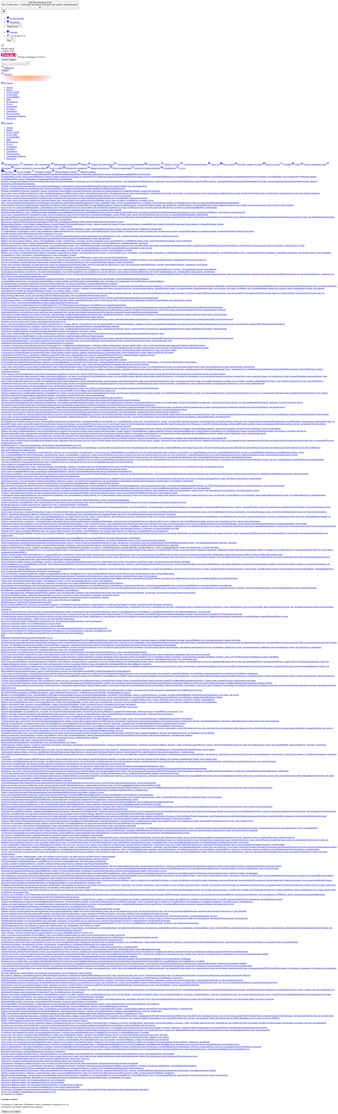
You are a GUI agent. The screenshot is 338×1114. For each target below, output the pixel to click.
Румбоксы (104, 428)
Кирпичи (38, 302)
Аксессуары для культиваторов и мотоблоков (36, 383)
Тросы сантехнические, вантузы (27, 298)
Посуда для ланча (101, 271)
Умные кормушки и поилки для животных (311, 685)
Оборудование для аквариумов (65, 533)
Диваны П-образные (67, 224)
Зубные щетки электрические (33, 478)
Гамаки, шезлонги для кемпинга (125, 514)
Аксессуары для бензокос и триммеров (129, 383)
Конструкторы (16, 421)
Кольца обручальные (34, 585)
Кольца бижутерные (82, 447)
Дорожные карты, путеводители (270, 512)
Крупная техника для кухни (13, 174)
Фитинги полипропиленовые (284, 286)
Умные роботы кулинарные (107, 685)
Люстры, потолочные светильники (27, 721)
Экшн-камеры (50, 203)
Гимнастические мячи (115, 488)
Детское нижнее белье (107, 440)
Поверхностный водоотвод (82, 307)
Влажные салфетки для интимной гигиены (99, 483)
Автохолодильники (245, 414)
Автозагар (46, 464)
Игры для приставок (40, 217)
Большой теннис (128, 502)
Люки (3, 343)
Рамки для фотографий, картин (62, 281)
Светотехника (7, 340)
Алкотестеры (23, 412)
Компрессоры (33, 348)
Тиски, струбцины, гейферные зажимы (40, 355)
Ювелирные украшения (76, 168)
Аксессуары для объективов (198, 203)
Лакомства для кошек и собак (65, 526)
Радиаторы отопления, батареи (126, 310)
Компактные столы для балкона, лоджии (58, 255)
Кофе (8, 99)
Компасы (165, 512)
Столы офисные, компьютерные (52, 547)
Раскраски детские (70, 428)
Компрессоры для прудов (142, 374)
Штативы (215, 203)
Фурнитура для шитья (134, 573)
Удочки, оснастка (9, 521)
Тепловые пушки (47, 348)
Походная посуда (99, 512)
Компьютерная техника (11, 210)
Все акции (8, 83)
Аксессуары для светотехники (125, 340)
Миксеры (100, 188)
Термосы (36, 512)
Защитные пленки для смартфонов (184, 661)
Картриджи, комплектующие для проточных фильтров (115, 286)
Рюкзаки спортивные (281, 507)
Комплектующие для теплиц (111, 376)
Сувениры (5, 281)
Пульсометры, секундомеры (35, 500)
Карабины (170, 314)
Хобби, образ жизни (266, 607)
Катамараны (51, 516)
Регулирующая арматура (252, 293)
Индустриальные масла (101, 405)
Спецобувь (144, 364)
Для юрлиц (15, 22)
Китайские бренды (244, 447)
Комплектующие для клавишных (41, 581)
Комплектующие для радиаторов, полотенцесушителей (180, 293)
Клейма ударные (119, 359)
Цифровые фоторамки (229, 203)
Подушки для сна (27, 733)
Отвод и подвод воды (78, 293)
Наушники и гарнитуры (36, 671)
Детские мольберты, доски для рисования (261, 428)
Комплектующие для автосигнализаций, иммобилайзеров (58, 416)
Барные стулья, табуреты (43, 699)
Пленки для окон (136, 723)
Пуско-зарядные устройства (208, 402)
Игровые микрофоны (258, 217)
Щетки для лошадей (108, 538)
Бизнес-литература (9, 604)
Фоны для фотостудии (55, 205)
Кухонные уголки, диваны (88, 224)
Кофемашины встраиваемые (174, 176)
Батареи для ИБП (118, 676)
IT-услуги (48, 638)
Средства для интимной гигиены (211, 459)
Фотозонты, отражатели (137, 205)
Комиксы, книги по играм (114, 611)
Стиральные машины (16, 116)
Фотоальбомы (41, 281)
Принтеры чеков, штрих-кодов (90, 557)
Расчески (250, 455)
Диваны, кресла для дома (36, 241)
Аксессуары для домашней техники (17, 647)
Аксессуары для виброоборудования (118, 367)
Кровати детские (94, 436)
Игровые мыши (170, 217)
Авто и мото (228, 164)
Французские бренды (262, 447)
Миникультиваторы (274, 369)
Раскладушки (164, 697)
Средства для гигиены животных (295, 526)
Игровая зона (7, 217)
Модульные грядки (132, 376)
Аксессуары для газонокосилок (98, 383)
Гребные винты (204, 516)
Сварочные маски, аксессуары (92, 350)
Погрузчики (199, 345)
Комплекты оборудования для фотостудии (221, 205)
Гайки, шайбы (103, 314)
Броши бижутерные (147, 447)
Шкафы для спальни (128, 707)
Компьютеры (57, 210)
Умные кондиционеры (148, 685)
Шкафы (22, 695)
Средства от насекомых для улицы (239, 512)
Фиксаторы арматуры (184, 314)
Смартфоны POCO (145, 657)
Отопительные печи (76, 310)
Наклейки (148, 545)
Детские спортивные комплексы (110, 433)
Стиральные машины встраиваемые (64, 640)
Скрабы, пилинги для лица (173, 452)
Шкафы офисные (110, 718)
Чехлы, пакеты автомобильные (34, 414)
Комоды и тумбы (123, 241)
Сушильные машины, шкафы (152, 640)
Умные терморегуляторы (261, 683)
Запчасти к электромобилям (213, 438)
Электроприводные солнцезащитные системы (164, 723)
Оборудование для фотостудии (15, 205)
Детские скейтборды (120, 438)
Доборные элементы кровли (126, 307)
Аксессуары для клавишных (14, 581)
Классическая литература (60, 616)
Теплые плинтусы (159, 310)
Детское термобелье (203, 440)
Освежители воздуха (19, 730)
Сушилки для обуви (232, 640)
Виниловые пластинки (222, 666)
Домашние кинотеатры (104, 666)
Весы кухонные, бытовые (27, 191)
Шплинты (199, 314)
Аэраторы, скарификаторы (187, 369)
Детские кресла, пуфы (74, 692)
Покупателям (12, 26)
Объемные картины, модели (101, 564)
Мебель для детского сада (149, 436)
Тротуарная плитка (69, 302)
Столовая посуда (134, 260)
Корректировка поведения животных (64, 528)
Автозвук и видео (9, 407)
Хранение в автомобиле (194, 414)
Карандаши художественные (58, 569)
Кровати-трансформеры (50, 238)
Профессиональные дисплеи (134, 198)
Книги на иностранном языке (144, 616)
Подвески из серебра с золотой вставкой (243, 588)
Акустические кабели (19, 668)
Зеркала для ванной (105, 704)
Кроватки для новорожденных (63, 697)
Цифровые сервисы (10, 638)
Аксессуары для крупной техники (16, 654)
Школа (9, 90)
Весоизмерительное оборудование (167, 557)
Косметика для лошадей (88, 538)
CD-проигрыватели (122, 671)
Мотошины (91, 400)
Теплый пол (145, 310)
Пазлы (79, 561)
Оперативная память (44, 212)
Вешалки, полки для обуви (182, 547)
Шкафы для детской (36, 436)
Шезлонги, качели (194, 431)
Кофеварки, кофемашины (62, 186)
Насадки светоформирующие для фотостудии (105, 205)
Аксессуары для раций (192, 557)
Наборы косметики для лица (270, 452)
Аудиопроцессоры (234, 407)
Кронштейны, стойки (36, 207)
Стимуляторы (131, 592)
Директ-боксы (65, 578)
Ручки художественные (81, 569)
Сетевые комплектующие (157, 680)
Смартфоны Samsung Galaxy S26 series (221, 657)
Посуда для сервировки (153, 260)
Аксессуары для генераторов (148, 367)
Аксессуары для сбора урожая (119, 388)
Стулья (4, 699)
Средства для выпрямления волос (204, 457)
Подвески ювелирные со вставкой (142, 588)
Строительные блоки (51, 302)
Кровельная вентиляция (211, 307)
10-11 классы (92, 614)
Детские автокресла (171, 412)
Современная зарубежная (218, 616)
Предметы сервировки (174, 260)
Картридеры (101, 222)
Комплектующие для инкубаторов (66, 393)
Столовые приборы (118, 260)
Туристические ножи (116, 512)
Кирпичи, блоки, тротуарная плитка (17, 302)
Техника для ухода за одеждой (14, 640)
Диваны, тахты (21, 224)
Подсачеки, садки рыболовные (109, 523)
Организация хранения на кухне (15, 271)
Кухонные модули (33, 233)
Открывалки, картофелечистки (94, 191)
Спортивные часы (56, 500)
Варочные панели (43, 176)
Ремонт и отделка (172, 164)
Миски (213, 269)
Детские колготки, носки (85, 440)
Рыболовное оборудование (13, 523)
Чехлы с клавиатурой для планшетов (292, 661)
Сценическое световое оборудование (88, 578)
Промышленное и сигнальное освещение (32, 340)
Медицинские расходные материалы (17, 485)
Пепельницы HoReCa (242, 554)
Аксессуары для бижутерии (204, 447)
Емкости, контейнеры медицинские (115, 485)
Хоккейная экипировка (131, 490)
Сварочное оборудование (45, 350)
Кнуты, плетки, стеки (58, 595)
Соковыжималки (81, 186)
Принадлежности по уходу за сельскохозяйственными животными (265, 393)
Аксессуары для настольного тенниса (94, 502)
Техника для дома (9, 645)
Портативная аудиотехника (13, 671)
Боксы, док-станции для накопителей (228, 212)
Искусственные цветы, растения (85, 726)
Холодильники (13, 114)
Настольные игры (28, 561)
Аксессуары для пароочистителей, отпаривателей (29, 649)
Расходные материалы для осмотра (238, 485)
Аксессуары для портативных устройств (19, 673)
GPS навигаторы (60, 409)
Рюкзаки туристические (131, 507)
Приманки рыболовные (91, 521)
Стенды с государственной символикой (56, 619)
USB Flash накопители (29, 222)
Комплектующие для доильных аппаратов (120, 393)
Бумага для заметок (43, 545)
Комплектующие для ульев (50, 397)
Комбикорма (176, 393)
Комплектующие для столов (46, 245)
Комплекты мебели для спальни (40, 707)
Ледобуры (127, 523)
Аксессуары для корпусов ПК (198, 212)
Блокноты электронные (102, 545)
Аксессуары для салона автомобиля (221, 414)
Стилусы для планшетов (72, 664)
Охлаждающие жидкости (70, 405)
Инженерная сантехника (12, 293)
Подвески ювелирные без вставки (173, 588)
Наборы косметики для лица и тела (124, 459)
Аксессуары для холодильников (97, 654)
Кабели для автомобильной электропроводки (209, 416)
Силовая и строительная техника (16, 345)
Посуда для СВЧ (76, 257)
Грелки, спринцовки (168, 485)
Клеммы (30, 317)
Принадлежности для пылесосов (48, 647)
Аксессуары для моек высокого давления (165, 383)
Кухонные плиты (56, 174)
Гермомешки (123, 500)
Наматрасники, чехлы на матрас (106, 697)
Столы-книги (248, 231)
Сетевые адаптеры (129, 680)
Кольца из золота (200, 585)
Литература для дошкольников (177, 611)
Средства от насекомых (38, 730)
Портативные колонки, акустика (62, 671)
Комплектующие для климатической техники (21, 652)
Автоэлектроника (9, 409)
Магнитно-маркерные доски (39, 542)
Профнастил (180, 307)
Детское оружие (126, 424)
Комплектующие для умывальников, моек (179, 288)
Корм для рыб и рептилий (39, 533)
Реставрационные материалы (271, 324)
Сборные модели (123, 426)
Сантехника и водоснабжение (130, 164)
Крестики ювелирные (37, 588)
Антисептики (137, 481)
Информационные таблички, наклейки (219, 542)
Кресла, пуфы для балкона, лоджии (24, 255)
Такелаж (75, 345)
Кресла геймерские (223, 217)
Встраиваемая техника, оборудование (18, 176)
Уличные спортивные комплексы (95, 493)
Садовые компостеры (150, 376)
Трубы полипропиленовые (259, 286)
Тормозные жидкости (121, 405)
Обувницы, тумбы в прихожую (62, 229)
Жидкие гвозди (29, 333)
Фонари (220, 512)
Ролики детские (136, 438)
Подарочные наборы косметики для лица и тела (57, 283)
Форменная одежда (133, 466)
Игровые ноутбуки (78, 217)
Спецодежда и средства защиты (15, 364)
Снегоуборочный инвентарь (146, 388)
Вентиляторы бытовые (33, 642)
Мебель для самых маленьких (14, 431)
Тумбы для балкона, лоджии (270, 252)
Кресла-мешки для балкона (77, 252)
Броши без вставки (32, 590)
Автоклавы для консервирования (272, 181)
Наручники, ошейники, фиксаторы (32, 595)
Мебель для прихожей (11, 243)
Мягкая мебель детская (127, 436)
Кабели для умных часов (142, 200)
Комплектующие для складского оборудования (247, 557)
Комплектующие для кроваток (245, 431)
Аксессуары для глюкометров (66, 476)
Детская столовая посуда (195, 260)
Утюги (83, 640)
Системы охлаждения (120, 212)
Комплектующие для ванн (110, 288)
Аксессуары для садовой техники (205, 381)
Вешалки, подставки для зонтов (97, 243)
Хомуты (143, 314)
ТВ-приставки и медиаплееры (77, 198)
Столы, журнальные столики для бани (169, 231)
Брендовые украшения (21, 447)
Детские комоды (79, 436)
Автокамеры (134, 400)
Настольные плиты (108, 174)
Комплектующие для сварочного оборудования (127, 350)
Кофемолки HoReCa (223, 554)
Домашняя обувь (14, 469)
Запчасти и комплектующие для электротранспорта (24, 628)
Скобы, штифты (65, 314)
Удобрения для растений (41, 390)
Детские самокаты (102, 438)
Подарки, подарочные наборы (22, 283)
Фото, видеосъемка (9, 203)
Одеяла (38, 733)
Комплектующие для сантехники (16, 288)
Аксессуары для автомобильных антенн (169, 409)
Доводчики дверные (110, 326)
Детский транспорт (9, 438)
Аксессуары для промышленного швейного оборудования (257, 647)
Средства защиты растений (84, 390)
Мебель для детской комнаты (14, 436)
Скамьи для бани (66, 250)
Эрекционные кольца (186, 592)
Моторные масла (29, 405)
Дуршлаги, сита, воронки (119, 269)
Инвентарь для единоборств (39, 495)
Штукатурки (61, 300)
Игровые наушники (206, 217)
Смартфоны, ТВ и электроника (37, 164)
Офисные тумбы (155, 718)
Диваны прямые (35, 224)
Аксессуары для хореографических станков (297, 495)
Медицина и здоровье (104, 607)
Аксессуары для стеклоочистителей (68, 649)
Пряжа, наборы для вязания (44, 573)
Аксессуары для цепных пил (177, 381)
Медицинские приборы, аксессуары (17, 474)
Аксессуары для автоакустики (173, 407)
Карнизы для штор (78, 723)
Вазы (102, 726)
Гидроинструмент (186, 345)
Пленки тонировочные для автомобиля (133, 414)
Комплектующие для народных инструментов (102, 583)
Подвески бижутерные (127, 447)
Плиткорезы (29, 362)
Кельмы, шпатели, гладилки (47, 362)
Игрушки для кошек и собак (121, 526)
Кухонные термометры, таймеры (93, 269)
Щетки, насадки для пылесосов (77, 647)
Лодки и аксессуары (10, 516)
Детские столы (73, 231)
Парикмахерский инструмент (206, 455)
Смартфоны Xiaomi (74, 657)
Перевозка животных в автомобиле (250, 526)
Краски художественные (135, 569)
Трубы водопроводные (98, 293)
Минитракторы (258, 369)
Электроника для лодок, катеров (269, 516)
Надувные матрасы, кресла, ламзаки (233, 507)
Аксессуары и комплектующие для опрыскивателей (36, 378)
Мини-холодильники (141, 174)
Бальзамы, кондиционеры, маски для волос (54, 455)
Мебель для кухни (9, 236)
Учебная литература (10, 614)
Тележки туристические (307, 507)
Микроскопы (34, 576)
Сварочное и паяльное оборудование (17, 350)
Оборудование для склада (214, 557)
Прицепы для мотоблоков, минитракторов (113, 381)
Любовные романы (258, 616)
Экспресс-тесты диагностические (269, 485)
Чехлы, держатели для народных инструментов (59, 583)
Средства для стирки (24, 728)
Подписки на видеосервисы (80, 207)
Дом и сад (215, 164)
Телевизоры (11, 106)
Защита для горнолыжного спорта (244, 490)
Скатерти (127, 733)
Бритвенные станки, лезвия (44, 462)
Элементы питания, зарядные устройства (81, 673)
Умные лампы (125, 683)
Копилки (14, 281)
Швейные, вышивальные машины (114, 640)
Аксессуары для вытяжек (43, 654)
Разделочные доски (69, 269)
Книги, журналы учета (123, 545)
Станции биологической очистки (168, 374)
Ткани (211, 733)
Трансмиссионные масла (48, 405)
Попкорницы (29, 184)
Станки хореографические (266, 495)
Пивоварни (143, 274)
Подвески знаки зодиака (297, 588)
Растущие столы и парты (140, 231)
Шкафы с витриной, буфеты (112, 695)
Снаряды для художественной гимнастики (107, 495)
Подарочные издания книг (170, 616)
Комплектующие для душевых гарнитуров (278, 288)
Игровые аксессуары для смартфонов (239, 661)
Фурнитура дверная (92, 326)
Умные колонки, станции (55, 683)
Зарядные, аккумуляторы (319, 676)
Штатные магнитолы (252, 407)
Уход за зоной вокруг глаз (86, 452)
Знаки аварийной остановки (114, 412)
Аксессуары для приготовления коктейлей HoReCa (190, 554)
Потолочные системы (26, 331)
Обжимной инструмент (41, 357)
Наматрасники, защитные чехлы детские (141, 711)
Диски (83, 400)
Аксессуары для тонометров (40, 476)
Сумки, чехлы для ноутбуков (138, 214)
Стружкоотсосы (89, 348)
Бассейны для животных (122, 528)
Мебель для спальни (10, 707)
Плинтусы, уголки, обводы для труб (70, 324)
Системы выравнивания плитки (209, 324)
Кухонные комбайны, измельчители (59, 188)
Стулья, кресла (109, 241)
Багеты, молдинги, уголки (84, 331)
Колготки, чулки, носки (31, 466)
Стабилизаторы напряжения (139, 676)
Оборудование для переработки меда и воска (82, 397)
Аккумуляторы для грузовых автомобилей (100, 402)
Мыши (37, 676)
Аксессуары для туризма (206, 512)
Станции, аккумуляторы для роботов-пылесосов (179, 647)
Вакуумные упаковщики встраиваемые (31, 179)
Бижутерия (6, 447)
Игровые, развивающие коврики (308, 421)
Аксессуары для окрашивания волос (235, 457)
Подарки (5, 283)
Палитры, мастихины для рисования (44, 571)
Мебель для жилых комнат (13, 241)
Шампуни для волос (26, 455)
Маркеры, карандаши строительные (95, 359)
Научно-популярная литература (80, 607)
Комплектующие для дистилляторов (297, 274)
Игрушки (5, 421)
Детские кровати (41, 697)
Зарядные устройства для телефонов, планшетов (59, 661)
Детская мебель (8, 711)
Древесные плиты (103, 305)
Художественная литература (14, 616)
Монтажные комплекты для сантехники (223, 293)
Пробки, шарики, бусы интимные (56, 592)
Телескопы (45, 576)
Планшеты (36, 210)
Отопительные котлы (20, 310)
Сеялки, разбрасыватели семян (238, 369)
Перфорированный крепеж (84, 314)
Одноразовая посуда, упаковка (172, 271)
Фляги (172, 512)
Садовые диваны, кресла (26, 248)
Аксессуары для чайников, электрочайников (111, 279)
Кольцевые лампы (37, 205)
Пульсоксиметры (85, 474)
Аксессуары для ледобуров (144, 523)
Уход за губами (191, 452)
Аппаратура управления (150, 319)
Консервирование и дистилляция (16, 274)
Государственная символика (13, 619)
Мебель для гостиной (10, 702)
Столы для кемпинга (86, 514)
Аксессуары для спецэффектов (198, 578)
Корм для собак (172, 528)
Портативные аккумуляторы (50, 673)
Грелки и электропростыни (158, 474)
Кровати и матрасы (9, 697)
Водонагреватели (23, 286)
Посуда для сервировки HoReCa (48, 550)
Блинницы (242, 181)
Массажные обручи (133, 488)
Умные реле (214, 683)
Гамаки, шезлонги (85, 248)
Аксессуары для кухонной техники (17, 193)
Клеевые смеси (38, 300)
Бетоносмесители (38, 345)
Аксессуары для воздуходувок (70, 383)
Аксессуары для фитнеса (53, 488)
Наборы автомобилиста (90, 412)
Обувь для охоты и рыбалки (43, 469)
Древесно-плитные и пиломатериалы (18, 305)
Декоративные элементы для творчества (273, 564)
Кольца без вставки (107, 585)
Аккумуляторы (8, 402)
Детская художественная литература (35, 611)
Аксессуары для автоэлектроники (16, 416)
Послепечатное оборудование (14, 540)
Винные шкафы (124, 174)
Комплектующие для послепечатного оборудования (141, 540)
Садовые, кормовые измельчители (128, 369)
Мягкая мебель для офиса (118, 547)
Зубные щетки (92, 478)
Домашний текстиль (10, 733)
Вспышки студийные (192, 205)
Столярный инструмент (12, 355)
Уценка (9, 87)
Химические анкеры (156, 314)
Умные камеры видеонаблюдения (82, 683)
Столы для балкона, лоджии (133, 252)
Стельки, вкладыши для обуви (90, 469)
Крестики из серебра (74, 588)
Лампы (207, 721)
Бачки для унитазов (250, 288)
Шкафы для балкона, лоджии (159, 252)
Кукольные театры (231, 421)
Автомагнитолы (24, 407)
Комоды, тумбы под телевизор (35, 709)
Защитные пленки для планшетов (26, 664)
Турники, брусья (32, 493)
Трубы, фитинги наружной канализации (118, 298)
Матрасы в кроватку (59, 431)
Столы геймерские (240, 217)
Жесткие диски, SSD (25, 212)
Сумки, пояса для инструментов (89, 364)
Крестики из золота (56, 588)
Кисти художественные (156, 569)
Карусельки (90, 433)
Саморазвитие (45, 607)
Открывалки (132, 274)
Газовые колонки (38, 310)
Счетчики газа (21, 321)
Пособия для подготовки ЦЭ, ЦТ (113, 614)
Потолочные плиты (63, 331)
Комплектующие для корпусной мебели (195, 245)
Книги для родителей (200, 611)
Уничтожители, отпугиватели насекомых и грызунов (184, 376)
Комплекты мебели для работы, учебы (90, 547)
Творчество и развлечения (13, 428)
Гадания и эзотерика (181, 561)
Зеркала (22, 707)
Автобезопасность (9, 412)
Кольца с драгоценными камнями (153, 585)
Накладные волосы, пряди (286, 455)
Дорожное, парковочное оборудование (144, 412)
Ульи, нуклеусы (31, 397)
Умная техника (8, 685)
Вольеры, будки (273, 526)
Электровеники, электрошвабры (114, 645)
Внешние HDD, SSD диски (52, 222)
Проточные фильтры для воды (60, 286)
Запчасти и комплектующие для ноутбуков (20, 623)
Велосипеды (12, 102)
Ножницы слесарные (104, 352)
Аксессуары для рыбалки (167, 523)
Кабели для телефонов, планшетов (135, 664)
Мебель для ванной (9, 704)
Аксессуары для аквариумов (240, 533)
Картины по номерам (21, 564)
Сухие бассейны (165, 433)
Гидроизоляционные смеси (138, 300)
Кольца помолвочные (53, 585)
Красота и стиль (273, 164)
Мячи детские (95, 426)
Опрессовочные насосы (96, 295)
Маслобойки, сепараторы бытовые (144, 191)
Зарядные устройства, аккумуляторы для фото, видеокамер (158, 203)
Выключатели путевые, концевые (108, 319)
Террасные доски (87, 305)
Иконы (161, 281)
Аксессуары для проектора (145, 207)
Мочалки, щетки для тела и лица (268, 459)
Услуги (9, 104)
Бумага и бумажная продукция (15, 545)
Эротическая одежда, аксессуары (43, 600)
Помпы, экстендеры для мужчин (152, 592)
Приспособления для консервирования (109, 274)
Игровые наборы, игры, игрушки (29, 426)
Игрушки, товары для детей (249, 164)
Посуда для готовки (10, 257)
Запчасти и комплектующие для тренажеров (21, 626)
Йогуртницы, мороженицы (217, 181)
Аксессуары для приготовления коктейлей (95, 264)
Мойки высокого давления (295, 369)
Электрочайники (43, 186)
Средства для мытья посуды (223, 728)
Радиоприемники (66, 666)
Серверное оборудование (110, 210)
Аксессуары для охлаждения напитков (131, 264)
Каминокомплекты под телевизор (98, 709)
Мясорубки (109, 188)
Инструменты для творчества (304, 564)
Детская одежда (28, 440)
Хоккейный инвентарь (110, 490)
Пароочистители (91, 645)
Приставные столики (195, 231)
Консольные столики (214, 231)
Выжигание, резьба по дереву (122, 428)
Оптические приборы (11, 576)
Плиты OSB (40, 305)
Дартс (110, 561)
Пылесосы (11, 118)
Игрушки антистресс (181, 424)
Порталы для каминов (267, 642)
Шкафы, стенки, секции (58, 241)
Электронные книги (48, 659)
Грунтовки (155, 300)
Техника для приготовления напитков (18, 186)
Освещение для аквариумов (214, 533)
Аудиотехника (7, 666)
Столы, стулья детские (27, 716)
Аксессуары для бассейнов (54, 386)
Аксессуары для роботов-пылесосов (107, 647)
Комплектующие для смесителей (22, 290)
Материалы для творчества (222, 564)
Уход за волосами (9, 455)
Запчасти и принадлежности (147, 168)
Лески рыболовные (72, 521)
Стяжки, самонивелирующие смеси (83, 300)
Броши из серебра (64, 590)
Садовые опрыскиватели (48, 376)
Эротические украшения (69, 600)
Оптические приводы (175, 212)
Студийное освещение (75, 205)
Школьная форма (43, 440)
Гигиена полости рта (10, 478)
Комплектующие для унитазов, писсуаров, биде (219, 288)
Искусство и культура (247, 607)
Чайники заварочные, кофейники (41, 279)
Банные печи (91, 310)
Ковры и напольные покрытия (15, 735)
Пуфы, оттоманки (108, 692)
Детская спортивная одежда (181, 440)
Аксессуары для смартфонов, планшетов (19, 661)
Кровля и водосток (9, 307)
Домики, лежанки (173, 526)
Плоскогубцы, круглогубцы (64, 357)
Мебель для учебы (9, 716)
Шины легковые (22, 400)
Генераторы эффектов (115, 578)
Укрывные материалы (306, 376)
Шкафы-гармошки (58, 695)
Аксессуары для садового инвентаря (90, 388)
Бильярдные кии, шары (35, 504)
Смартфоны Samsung (92, 657)
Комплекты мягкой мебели (160, 224)
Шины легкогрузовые (39, 400)
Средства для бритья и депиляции (16, 462)
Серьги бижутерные (64, 447)
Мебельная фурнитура (223, 245)
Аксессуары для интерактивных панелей (153, 542)
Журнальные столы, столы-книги (146, 241)
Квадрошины (103, 400)
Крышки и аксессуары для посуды (98, 257)
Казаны (288, 512)
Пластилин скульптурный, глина (248, 569)
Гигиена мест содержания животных (30, 528)
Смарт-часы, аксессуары (12, 200)
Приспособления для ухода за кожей (240, 452)
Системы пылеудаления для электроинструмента (169, 348)
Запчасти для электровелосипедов (91, 628)
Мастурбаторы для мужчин (83, 592)
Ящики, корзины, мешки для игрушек (218, 433)
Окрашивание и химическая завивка (17, 457)
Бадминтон (116, 502)
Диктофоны (107, 671)
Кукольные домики (214, 421)
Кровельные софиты (104, 307)
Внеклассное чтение (28, 614)
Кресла (4, 692)
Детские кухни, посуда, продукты (103, 424)
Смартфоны (11, 111)
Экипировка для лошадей (66, 538)
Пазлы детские (55, 428)
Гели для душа (25, 459)
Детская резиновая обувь (296, 440)
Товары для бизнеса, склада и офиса (30, 168)
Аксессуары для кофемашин (110, 193)
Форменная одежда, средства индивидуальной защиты (25, 481)
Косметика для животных (156, 531)
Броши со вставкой (15, 590)
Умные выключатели (141, 683)
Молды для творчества (244, 564)
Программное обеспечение (196, 214)
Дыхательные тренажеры (66, 474)
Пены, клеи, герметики (11, 333)
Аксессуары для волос (264, 455)
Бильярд (4, 504)
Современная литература (38, 616)
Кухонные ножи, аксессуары (14, 267)
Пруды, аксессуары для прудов (76, 374)
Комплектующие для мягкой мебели (160, 245)
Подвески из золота (197, 588)
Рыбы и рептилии (9, 533)
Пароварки (252, 181)
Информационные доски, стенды (186, 542)
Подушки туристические (260, 507)
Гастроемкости (120, 257)
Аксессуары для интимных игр (82, 595)
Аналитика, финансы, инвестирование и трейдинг (94, 604)
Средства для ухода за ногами (182, 459)
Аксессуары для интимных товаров (93, 597)
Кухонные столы (14, 231)
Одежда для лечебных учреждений (177, 481)
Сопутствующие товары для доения (155, 393)
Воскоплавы (108, 462)
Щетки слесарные (165, 352)
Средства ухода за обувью (115, 469)
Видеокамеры (38, 203)
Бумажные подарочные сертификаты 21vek (50, 630)
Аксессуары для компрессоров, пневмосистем (126, 348)
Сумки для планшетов (51, 664)
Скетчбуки (228, 569)
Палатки (11, 507)
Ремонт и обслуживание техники (16, 633)
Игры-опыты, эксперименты (57, 426)
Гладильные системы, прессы (178, 640)
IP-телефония (175, 680)
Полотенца (118, 733)
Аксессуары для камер (99, 203)
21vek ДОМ (11, 95)
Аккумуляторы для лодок (159, 402)
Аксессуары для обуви (66, 469)
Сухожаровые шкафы (267, 474)
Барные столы (28, 231)
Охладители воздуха (81, 642)
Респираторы (88, 481)
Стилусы (56, 676)
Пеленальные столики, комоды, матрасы (121, 431)
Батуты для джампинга (200, 488)
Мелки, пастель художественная (181, 569)
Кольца (4, 585)
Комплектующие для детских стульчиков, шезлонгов (282, 431)
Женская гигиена (9, 483)
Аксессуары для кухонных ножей (47, 267)
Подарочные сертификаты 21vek (15, 630)
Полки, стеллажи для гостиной (121, 702)
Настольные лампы (89, 721)
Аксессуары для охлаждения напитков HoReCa (146, 554)
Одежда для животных (320, 526)
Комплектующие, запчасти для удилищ (208, 521)
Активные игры (108, 426)
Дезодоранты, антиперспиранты (154, 459)
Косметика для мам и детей (69, 459)
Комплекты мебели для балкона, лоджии (46, 252)
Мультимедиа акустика (24, 666)
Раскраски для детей (135, 611)
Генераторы (51, 345)
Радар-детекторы (101, 409)
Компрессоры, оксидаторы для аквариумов (123, 533)
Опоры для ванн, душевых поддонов (81, 288)
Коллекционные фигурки (160, 424)
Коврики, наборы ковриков (90, 735)
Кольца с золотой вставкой (180, 585)
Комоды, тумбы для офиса (158, 547)
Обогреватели (164, 642)
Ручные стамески (123, 355)
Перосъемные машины (33, 395)
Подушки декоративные (142, 733)
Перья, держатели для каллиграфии (108, 569)
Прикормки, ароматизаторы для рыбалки (120, 521)
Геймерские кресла (89, 699)
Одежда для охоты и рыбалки (155, 466)
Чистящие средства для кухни (197, 728)
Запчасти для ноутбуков (50, 623)
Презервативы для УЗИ (201, 485)
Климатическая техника (12, 642)
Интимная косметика (10, 597)
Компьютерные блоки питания (78, 212)
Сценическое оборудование (13, 578)
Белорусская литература (120, 616)
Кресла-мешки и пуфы (24, 692)
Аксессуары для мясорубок (241, 193)
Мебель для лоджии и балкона (14, 252)
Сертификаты (169, 168)
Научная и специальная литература (199, 607)
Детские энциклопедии (92, 611)
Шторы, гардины (62, 723)
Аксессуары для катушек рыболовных (243, 521)
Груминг (5, 531)
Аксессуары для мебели (133, 245)
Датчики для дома (106, 690)
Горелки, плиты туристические (76, 507)
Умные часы (28, 200)
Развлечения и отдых (10, 561)
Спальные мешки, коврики (49, 507)
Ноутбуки (10, 109)
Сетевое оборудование (11, 680)
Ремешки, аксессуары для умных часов (113, 200)
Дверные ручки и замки (58, 326)
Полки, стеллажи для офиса (206, 547)
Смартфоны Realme (195, 657)
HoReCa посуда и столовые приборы (17, 550)
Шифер (171, 307)
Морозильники (70, 174)
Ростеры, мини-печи (195, 181)
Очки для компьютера (94, 214)
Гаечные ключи (63, 352)
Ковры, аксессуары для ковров (64, 735)
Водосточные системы (60, 307)
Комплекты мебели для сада (64, 248)
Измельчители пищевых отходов (260, 176)
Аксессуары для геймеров (308, 217)
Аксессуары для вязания (91, 573)
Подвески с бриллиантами (274, 588)
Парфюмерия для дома (71, 445)
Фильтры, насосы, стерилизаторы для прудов (110, 374)
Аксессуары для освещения (266, 721)
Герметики (41, 333)
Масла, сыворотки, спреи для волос (90, 455)
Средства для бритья (123, 462)
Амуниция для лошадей (19, 538)
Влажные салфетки (291, 459)
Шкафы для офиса (138, 547)
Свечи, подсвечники (135, 726)
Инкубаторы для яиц (42, 393)
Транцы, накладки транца (130, 516)
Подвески (5, 588)
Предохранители (179, 319)
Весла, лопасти (112, 516)
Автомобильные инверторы (80, 409)
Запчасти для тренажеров (52, 626)
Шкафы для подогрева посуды (288, 176)
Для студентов (134, 614)
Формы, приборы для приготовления (147, 269)
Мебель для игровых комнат (138, 433)
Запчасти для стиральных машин (61, 621)
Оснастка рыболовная (149, 521)
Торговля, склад (8, 557)
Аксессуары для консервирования (76, 274)
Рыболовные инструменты (214, 523)
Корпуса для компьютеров (142, 212)
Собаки (4, 526)
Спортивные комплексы (51, 493)
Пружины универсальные (215, 314)
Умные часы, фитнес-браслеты (82, 200)
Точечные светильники (80, 340)
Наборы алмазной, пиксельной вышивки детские (220, 428)
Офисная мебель (8, 547)
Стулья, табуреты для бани (179, 699)
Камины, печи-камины (56, 310)
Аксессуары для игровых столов (127, 561)
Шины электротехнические (81, 319)
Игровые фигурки (141, 424)
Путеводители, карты (148, 607)
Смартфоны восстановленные (36, 657)
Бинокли (25, 576)
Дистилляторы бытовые (35, 276)
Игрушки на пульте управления (37, 421)
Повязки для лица (102, 481)
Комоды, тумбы (8, 229)
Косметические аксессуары (98, 471)
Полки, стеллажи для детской (58, 436)
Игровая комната (8, 433)
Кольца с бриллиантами (127, 585)
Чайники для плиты (65, 279)
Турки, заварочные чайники (13, 279)
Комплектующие (8, 212)
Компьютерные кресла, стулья (67, 699)
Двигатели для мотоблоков (82, 381)
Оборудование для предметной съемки (165, 205)
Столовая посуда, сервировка (14, 260)
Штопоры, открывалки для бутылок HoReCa (73, 554)
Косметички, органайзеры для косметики (42, 471)
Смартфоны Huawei (128, 657)
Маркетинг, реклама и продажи (32, 604)
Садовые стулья (44, 248)
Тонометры (39, 474)
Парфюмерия (7, 445)
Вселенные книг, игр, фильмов (289, 607)
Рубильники (166, 319)
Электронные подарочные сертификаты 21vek (90, 630)
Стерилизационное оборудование (161, 645)
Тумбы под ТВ (135, 229)
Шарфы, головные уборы (71, 466)
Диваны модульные (109, 224)
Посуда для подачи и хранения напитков (91, 260)
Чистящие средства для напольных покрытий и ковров (288, 728)
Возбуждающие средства (65, 597)
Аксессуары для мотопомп (206, 367)
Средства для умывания (108, 452)
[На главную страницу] (9, 57)
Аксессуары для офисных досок (120, 542)
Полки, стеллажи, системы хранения (85, 241)
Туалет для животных (191, 526)
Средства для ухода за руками (95, 459)
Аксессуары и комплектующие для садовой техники (24, 381)
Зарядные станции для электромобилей (238, 402)
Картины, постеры (26, 281)
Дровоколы (219, 369)
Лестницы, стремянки (31, 388)
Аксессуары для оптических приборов (114, 576)
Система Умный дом (10, 683)
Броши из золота (48, 590)
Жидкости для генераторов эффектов (167, 578)
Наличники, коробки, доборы (34, 326)
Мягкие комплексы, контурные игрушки (159, 493)
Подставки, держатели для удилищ (175, 521)
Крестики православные (95, 588)
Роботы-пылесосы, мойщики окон (69, 645)
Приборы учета (8, 321)
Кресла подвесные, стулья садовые (104, 252)
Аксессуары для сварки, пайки (163, 350)
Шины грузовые (56, 400)
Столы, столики (24, 236)
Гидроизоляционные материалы (153, 307)
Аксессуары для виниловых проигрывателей (191, 666)
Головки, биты (49, 352)
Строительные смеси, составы (112, 300)
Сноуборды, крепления (152, 490)
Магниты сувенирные (148, 281)
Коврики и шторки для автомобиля (99, 414)
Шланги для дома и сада (71, 376)
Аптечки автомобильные (68, 412)
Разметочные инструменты (36, 359)
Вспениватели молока (109, 186)
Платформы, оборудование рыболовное (244, 523)
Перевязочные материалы (87, 485)
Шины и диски (8, 400)
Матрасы (22, 697)
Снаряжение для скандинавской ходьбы (70, 495)
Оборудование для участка (13, 374)
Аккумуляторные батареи (112, 673)
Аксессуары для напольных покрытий (241, 324)
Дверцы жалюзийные (181, 252)
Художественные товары (12, 569)
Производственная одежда (116, 364)
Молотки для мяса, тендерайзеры (179, 269)
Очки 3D (161, 207)
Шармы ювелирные (19, 588)
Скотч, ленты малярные (103, 362)
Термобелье (47, 466)
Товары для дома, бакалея (102, 164)
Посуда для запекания (68, 262)
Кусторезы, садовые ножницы (99, 369)
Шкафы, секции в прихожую (138, 695)
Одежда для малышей (317, 440)
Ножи (29, 267)
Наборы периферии (68, 676)
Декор (3, 726)
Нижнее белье (14, 466)
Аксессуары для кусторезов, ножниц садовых (240, 381)
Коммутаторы (115, 680)
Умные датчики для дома (108, 683)
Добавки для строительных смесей (176, 300)
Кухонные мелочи (202, 269)
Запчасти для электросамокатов (62, 628)
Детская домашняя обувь (250, 440)
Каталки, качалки (26, 438)
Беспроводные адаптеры (98, 680)
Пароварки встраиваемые (60, 179)
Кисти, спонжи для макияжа (73, 471)
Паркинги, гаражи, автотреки (164, 421)
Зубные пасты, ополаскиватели (132, 478)
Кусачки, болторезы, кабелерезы (91, 357)
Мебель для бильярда (78, 504)
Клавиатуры (46, 676)
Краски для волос (42, 457)
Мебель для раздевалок (243, 495)
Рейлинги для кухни (149, 271)
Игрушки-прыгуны (39, 424)
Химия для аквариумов (191, 533)
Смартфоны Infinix (162, 657)
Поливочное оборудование (25, 376)
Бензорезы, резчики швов (123, 345)
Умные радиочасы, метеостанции (277, 685)
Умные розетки (158, 683)
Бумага (32, 545)
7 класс (70, 614)
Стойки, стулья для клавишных (70, 581)
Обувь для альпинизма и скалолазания (159, 507)
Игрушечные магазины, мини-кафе (223, 424)
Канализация (7, 298)
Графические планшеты (34, 569)
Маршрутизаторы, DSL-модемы (35, 680)
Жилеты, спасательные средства (84, 519)
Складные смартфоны (269, 657)
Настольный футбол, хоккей (95, 561)
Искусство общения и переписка (158, 604)
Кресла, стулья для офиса (68, 718)
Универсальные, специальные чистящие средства (89, 728)
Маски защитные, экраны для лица (66, 481)
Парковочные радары (141, 409)
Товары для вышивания (21, 573)
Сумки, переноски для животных (96, 528)
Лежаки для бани (124, 250)
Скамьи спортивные (71, 493)
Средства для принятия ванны (239, 459)
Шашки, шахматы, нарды (47, 561)
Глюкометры (176, 474)
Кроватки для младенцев (39, 431)
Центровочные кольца (119, 400)
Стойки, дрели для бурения (147, 345)
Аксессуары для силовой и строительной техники (23, 367)
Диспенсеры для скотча (124, 362)
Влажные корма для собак (40, 526)
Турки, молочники (82, 279)
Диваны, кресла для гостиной (33, 702)
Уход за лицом (7, 452)
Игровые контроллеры (60, 217)
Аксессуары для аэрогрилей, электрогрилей (53, 195)
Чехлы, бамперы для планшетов (114, 659)
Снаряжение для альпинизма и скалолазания (197, 507)
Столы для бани (81, 250)
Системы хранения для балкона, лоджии (209, 252)
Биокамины (206, 642)
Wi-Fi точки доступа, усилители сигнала (68, 680)
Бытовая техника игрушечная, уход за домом (68, 424)
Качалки (154, 433)
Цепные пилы (42, 369)
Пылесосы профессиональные (68, 348)
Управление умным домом (32, 683)
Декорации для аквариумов (91, 533)
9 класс (83, 614)
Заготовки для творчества (198, 564)
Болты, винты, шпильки (129, 314)
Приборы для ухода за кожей (211, 452)
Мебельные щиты (72, 305)
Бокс (25, 495)
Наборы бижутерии (183, 447)
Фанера (49, 305)
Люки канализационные (147, 298)
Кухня (4, 233)
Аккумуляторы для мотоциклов (133, 402)
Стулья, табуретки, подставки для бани (41, 250)
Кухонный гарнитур (16, 233)
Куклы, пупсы (117, 421)
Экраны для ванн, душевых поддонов (48, 288)
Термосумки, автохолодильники (77, 512)
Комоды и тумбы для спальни (88, 707)
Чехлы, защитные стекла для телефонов (99, 661)
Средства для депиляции (68, 462)
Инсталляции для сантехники (36, 293)
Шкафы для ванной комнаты (197, 695)
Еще (9, 40)
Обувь (4, 469)
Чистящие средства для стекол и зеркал (129, 728)
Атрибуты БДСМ (8, 595)
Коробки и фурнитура (11, 326)
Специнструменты (114, 357)
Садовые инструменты (11, 388)
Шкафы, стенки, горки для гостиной (90, 702)
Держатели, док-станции (135, 673)
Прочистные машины (51, 298)
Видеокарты (59, 212)
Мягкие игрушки (103, 421)
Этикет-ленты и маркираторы (138, 557)
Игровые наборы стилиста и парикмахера (258, 424)
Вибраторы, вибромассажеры (27, 592)
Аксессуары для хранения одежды (208, 466)
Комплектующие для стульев (72, 245)
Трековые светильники (101, 340)
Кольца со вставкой (90, 585)
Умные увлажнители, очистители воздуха (196, 685)
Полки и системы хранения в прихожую (64, 243)
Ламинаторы (33, 540)
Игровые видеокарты (117, 217)
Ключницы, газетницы (137, 243)
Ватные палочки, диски (293, 452)
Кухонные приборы (35, 269)
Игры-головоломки (68, 561)
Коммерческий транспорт (12, 419)
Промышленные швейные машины (64, 559)
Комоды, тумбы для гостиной (60, 702)
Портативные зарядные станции (270, 402)
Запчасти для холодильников (89, 621)
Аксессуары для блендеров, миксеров (271, 193)
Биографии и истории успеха (130, 604)
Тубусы (24, 571)
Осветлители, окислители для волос (66, 457)
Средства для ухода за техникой (116, 195)
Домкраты (100, 348)
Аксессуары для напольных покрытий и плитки (22, 324)
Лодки (22, 516)
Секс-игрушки (7, 592)
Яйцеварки (18, 184)
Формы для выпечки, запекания (44, 262)
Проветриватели (219, 642)
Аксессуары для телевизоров (14, 207)
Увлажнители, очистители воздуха (121, 642)
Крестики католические (116, 588)
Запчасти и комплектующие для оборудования (204, 374)
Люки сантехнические (300, 293)
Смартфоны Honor (110, 657)
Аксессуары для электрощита (55, 319)
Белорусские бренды (302, 447)
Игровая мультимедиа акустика (282, 217)
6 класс (63, 614)
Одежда (4, 466)
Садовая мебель (8, 248)
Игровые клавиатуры (187, 217)
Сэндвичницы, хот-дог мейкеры (86, 181)
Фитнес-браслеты (42, 200)
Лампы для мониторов (61, 219)
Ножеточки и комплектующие (76, 267)
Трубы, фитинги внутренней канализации (80, 298)
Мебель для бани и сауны (12, 250)
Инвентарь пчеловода (113, 397)
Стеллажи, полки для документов (133, 718)
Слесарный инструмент (11, 352)
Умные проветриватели (251, 685)
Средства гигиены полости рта (72, 478)
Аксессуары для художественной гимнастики (147, 495)
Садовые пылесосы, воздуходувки (159, 369)
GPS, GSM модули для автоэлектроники (102, 416)
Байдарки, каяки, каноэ (35, 516)
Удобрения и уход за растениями (15, 390)
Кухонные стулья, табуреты (19, 699)
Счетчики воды (59, 321)
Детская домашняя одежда (62, 440)
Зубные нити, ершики (108, 478)
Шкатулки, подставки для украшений (112, 281)
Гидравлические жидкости (143, 405)
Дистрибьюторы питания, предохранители (206, 407)
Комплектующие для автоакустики (116, 407)
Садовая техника (8, 369)
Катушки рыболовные (53, 521)
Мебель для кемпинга (11, 514)
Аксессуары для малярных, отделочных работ (156, 362)
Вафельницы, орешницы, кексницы (159, 181)
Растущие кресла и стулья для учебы (94, 716)
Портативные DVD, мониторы (146, 407)
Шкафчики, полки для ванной (82, 704)
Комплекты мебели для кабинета (178, 718)
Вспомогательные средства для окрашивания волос (106, 457)
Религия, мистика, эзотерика (171, 607)
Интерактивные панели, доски (66, 542)
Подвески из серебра (215, 588)
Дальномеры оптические (86, 576)
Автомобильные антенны (120, 409)
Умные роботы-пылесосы (26, 685)
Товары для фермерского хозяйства (17, 393)
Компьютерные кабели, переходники (291, 676)
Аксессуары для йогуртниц (21, 195)
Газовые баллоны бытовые (325, 642)
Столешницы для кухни (52, 233)
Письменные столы (46, 716)
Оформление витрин (320, 557)
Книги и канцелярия (122, 168)
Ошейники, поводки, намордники (93, 526)
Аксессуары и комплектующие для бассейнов (21, 386)
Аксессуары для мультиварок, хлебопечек (141, 193)
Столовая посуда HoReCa (275, 550)
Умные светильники (174, 683)
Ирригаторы (52, 478)
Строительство (154, 164)
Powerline (142, 680)
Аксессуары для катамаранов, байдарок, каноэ (49, 519)
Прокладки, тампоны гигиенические (33, 483)
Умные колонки (84, 671)
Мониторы (38, 198)
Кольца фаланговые (72, 585)
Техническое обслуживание (42, 634)
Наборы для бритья (88, 283)
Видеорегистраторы (26, 409)
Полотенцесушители (59, 293)
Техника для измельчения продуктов (17, 188)
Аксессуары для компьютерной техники (19, 214)
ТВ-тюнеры (110, 207)
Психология (34, 607)
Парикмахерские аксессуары (233, 455)
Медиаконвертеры (189, 680)
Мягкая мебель (7, 224)
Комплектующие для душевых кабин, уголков (57, 290)
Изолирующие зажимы (93, 317)
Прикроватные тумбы (38, 229)
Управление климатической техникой (209, 310)
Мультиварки (66, 181)
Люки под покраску (65, 343)
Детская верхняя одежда (128, 440)
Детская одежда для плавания (225, 440)
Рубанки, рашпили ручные (143, 355)
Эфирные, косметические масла (46, 445)
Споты (101, 721)
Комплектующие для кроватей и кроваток (104, 245)
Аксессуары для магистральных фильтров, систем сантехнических (216, 286)
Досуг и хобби (56, 168)
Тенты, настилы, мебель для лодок (89, 516)
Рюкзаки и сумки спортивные (104, 500)
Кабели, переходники (207, 207)
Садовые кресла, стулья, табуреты (152, 699)
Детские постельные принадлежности (86, 431)
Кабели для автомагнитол (273, 407)
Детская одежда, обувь (11, 440)
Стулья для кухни (40, 236)
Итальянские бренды (226, 447)
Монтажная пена (53, 333)
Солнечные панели (294, 402)
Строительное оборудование (14, 348)
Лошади (4, 538)
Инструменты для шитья (113, 573)
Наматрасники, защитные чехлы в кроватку (153, 714)
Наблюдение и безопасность (14, 690)
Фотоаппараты (25, 203)
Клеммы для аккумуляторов (183, 402)
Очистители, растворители (115, 333)
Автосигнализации (43, 409)
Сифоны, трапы (153, 288)
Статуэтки (133, 281)
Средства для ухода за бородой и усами (175, 455)
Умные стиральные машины (67, 685)
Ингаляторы (49, 474)
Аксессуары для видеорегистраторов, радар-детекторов (145, 416)
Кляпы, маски (102, 595)
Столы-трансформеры (101, 238)
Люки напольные (48, 343)
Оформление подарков (107, 283)
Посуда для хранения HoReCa (300, 550)
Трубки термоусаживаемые (70, 317)
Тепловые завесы (178, 642)
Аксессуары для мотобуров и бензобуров (236, 367)
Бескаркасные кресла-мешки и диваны (189, 224)
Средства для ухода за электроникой (181, 207)
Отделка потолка (8, 331)
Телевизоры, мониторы (11, 198)
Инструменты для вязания (68, 573)
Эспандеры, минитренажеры (92, 488)
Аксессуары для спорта (33, 497)
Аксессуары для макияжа (12, 471)
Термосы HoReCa (259, 554)
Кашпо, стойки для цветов (25, 726)
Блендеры (38, 188)
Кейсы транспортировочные (225, 578)
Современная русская (240, 616)
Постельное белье (88, 733)
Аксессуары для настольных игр (157, 561)
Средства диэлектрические (46, 317)
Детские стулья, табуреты (109, 699)
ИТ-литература (59, 607)
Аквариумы (22, 533)
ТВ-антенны (99, 207)
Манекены (169, 573)
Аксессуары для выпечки (89, 262)
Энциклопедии (309, 607)
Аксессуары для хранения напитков (59, 264)
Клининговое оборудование (35, 559)
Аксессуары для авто (10, 414)
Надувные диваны (215, 224)
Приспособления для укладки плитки (178, 324)
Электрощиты (35, 319)
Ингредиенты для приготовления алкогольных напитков (194, 274)
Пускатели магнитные (223, 319)
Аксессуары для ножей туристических (143, 512)
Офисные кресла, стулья (27, 547)
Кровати (30, 697)
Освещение (6, 721)
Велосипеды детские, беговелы (80, 438)
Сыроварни (292, 181)
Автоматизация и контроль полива (224, 376)
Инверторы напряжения (162, 676)
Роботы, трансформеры (84, 421)
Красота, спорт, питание (226, 607)
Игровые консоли (91, 210)
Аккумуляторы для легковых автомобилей (62, 402)
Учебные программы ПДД (212, 614)
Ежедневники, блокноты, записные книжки (72, 545)
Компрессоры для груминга (44, 531)
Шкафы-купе (44, 695)
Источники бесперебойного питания (94, 676)
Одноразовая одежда (152, 481)
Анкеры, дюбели (50, 314)
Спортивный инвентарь (12, 495)
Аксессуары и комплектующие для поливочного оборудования (268, 376)
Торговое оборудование (279, 557)
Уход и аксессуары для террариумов (298, 533)
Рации (48, 557)
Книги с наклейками (154, 611)
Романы (270, 616)
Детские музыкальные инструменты (255, 421)
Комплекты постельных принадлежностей (61, 733)
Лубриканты (217, 485)
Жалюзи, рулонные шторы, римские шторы (35, 723)
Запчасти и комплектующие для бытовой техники (23, 621)
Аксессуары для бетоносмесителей (86, 367)
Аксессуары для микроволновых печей (50, 193)
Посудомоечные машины (88, 174)
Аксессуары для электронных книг (181, 659)
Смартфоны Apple (58, 657)
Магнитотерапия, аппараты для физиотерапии (125, 474)
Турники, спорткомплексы (13, 493)
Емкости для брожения (158, 274)
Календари (139, 545)
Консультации (37, 633)
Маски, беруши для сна (163, 733)
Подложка (49, 324)
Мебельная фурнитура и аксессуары (17, 245)
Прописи (41, 614)
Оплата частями (17, 18)
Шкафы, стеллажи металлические (30, 557)
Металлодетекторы (193, 690)
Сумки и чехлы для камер (120, 203)
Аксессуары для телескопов (144, 576)
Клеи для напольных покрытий (89, 333)
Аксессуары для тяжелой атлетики (217, 495)
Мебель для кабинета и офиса (14, 718)
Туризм (4, 507)
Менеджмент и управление (58, 604)
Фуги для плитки (118, 324)
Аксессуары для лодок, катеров (298, 516)
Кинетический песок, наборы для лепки (153, 428)
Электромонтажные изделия (14, 317)
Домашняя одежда (105, 466)
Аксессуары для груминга (20, 531)
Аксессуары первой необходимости (167, 414)
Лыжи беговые (41, 490)
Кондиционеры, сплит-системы (57, 642)
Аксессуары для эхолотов (190, 523)
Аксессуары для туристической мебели (309, 512)
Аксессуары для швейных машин (216, 647)
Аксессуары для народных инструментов (19, 583)
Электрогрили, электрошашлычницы (126, 181)
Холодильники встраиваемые (79, 176)
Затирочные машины (168, 345)
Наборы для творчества (89, 428)
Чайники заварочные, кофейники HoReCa (217, 550)
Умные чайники (87, 685)
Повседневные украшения (43, 447)
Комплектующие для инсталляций (70, 295)
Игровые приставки (22, 217)
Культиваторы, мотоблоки (74, 369)
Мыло (16, 459)
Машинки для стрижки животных (105, 531)
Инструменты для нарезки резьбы (64, 359)
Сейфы (70, 547)
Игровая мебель (8, 226)
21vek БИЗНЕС (13, 97)
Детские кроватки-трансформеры (76, 238)
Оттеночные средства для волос (143, 457)
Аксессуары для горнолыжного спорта (179, 490)
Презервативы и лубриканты (14, 602)
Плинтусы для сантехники (134, 288)
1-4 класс (50, 614)
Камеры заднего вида (179, 416)
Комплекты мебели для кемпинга (36, 514)
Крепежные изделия (10, 314)
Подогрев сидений (320, 414)
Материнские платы (101, 212)
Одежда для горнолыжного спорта (213, 490)
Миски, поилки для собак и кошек (149, 526)
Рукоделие (5, 573)
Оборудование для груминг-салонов (73, 531)
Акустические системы (125, 666)
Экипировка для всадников (42, 538)
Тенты (294, 507)
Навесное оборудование (59, 381)
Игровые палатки (54, 433)
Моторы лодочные (65, 516)
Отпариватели (92, 640)
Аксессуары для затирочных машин (177, 367)
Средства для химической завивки (173, 457)
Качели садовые (100, 248)
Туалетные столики (89, 231)
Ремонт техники (51, 633)
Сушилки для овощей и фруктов (53, 191)
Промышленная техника (12, 559)
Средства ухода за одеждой (180, 466)
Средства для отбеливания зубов (161, 478)
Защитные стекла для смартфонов (153, 661)
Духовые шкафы (58, 176)
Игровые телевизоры (153, 217)
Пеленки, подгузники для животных (217, 526)
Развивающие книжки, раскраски (66, 611)
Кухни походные (130, 248)
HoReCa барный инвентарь (13, 554)
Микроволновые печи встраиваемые (145, 176)
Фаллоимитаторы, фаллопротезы (110, 592)
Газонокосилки (55, 369)
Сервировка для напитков (31, 264)
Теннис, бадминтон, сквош (13, 502)
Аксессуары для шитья (154, 573)
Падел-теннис (180, 502)
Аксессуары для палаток (26, 507)
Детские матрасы (109, 436)
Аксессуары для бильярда (57, 504)
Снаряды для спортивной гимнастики (185, 495)
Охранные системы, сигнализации (130, 690)
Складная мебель (112, 507)
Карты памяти (63, 203)
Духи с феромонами (45, 597)
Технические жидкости (11, 405)
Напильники (109, 355)
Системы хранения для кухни (165, 236)
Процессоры (159, 212)
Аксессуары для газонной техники (148, 381)
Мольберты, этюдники (314, 569)
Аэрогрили (35, 181)
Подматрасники (151, 697)
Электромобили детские (155, 438)
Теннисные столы (69, 502)
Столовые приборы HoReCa (130, 550)
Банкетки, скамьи (119, 243)
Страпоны (171, 592)
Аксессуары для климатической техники (128, 652)
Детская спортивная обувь (273, 440)
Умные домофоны (227, 683)
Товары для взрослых (99, 168)
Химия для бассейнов (76, 386)
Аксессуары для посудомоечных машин (130, 654)
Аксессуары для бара (10, 264)
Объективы (75, 203)
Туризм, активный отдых (314, 164)
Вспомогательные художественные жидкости (283, 569)
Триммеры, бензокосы (26, 369)
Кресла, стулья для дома (175, 702)
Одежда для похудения (152, 488)
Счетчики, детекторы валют (64, 557)
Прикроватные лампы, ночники (65, 721)
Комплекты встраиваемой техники (203, 176)
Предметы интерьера (85, 281)
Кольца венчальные (16, 585)
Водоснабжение (8, 286)
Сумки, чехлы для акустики (71, 668)
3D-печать (153, 564)
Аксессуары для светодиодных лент (155, 340)
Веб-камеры (206, 676)
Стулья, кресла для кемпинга (64, 514)
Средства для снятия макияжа (147, 452)
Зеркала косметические (121, 471)
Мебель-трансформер (10, 238)
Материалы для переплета (106, 540)
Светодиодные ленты (41, 219)
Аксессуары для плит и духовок (69, 654)
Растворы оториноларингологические (241, 474)
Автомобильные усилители (88, 407)
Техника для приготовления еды (15, 181)
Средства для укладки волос (145, 455)
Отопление (6, 310)
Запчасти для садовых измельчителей (248, 383)
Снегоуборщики (206, 369)
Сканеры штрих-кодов (114, 557)
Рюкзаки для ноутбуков (114, 214)
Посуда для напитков (36, 260)
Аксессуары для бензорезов (58, 367)
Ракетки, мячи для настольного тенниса (43, 502)
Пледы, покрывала (104, 733)
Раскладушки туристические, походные (158, 514)
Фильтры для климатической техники (93, 652)
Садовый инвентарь (64, 388)
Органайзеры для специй (82, 271)
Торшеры (47, 721)
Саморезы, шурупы (28, 314)
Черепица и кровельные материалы (34, 307)
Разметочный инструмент (12, 359)
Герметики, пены (156, 333)
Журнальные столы (106, 231)
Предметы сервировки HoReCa (250, 550)
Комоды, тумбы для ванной (88, 229)
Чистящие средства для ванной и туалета (165, 728)
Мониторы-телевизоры (53, 198)
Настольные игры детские (36, 428)
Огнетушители (68, 364)
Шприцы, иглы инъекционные (145, 485)
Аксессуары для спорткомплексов (250, 433)
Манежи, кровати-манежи (151, 431)
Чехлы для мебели (241, 245)
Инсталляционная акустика (244, 666)
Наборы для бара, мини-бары (162, 264)
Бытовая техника (12, 164)
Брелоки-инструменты (185, 512)
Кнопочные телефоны (249, 657)
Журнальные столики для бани (103, 250)
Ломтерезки (119, 188)
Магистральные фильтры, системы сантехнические (163, 286)
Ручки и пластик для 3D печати (172, 564)
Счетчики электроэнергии (40, 321)
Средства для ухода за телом (44, 459)
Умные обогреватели (167, 685)
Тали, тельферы (64, 345)
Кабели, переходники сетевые (211, 680)
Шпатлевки (50, 300)
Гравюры (145, 564)
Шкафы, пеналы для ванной (56, 704)
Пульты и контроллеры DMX (138, 578)
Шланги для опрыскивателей (73, 378)
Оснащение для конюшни (128, 538)
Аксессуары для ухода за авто (267, 414)
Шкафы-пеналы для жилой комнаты (83, 695)
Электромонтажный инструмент (15, 357)
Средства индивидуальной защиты (45, 364)
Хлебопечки (180, 181)
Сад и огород (7, 376)
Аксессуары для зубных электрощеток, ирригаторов (237, 478)
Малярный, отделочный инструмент (76, 362)
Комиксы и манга (101, 616)
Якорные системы (219, 516)
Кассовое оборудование (300, 557)
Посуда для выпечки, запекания (15, 262)
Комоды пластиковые (152, 229)
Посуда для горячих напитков (59, 260)
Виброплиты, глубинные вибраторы (95, 345)
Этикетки (157, 545)
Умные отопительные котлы (227, 685)
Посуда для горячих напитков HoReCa (99, 550)
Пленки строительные (187, 362)
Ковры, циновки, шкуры (40, 735)
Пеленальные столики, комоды (115, 229)
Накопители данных (10, 222)
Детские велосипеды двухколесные (50, 438)
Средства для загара (33, 464)
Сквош (171, 502)
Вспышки (84, 203)
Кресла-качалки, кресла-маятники (176, 241)
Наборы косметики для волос (119, 455)
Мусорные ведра (274, 554)
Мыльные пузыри (199, 424)
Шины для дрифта (72, 400)
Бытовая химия (8, 728)
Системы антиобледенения (179, 310)
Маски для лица (126, 452)
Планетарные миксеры (85, 188)
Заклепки (114, 314)
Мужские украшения (165, 447)
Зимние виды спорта (10, 490)
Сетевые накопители (86, 222)
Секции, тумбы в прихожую (33, 243)
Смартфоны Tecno (178, 657)
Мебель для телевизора (11, 709)
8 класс (76, 614)
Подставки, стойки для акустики (43, 668)
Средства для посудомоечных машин (164, 654)
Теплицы (94, 376)
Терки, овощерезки (52, 269)
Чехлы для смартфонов (127, 661)
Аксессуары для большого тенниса (152, 502)
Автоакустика (38, 407)
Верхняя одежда (89, 466)
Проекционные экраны (111, 198)
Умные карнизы (243, 683)
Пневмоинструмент (200, 348)
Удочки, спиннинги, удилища (30, 521)
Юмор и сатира (281, 616)
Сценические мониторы (37, 578)
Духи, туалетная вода (22, 445)
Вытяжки (44, 174)
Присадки (86, 405)
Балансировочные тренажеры (176, 488)
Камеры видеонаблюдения (38, 690)
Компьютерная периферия (13, 676)
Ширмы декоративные (173, 726)
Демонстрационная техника (13, 542)
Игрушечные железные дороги (191, 421)
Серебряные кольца (216, 585)
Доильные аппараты (91, 393)
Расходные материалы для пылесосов (140, 647)
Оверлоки (134, 640)
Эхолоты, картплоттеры (36, 523)
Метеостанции (306, 642)
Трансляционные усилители (270, 666)
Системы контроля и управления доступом (165, 690)
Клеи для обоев (68, 333)
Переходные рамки (53, 407)
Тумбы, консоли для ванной (31, 704)
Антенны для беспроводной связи (240, 680)
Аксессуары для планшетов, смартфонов (147, 659)
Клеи (146, 333)
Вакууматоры (74, 191)
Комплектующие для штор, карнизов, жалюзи (107, 723)
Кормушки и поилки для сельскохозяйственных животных (208, 393)
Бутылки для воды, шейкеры (78, 500)
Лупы (52, 576)
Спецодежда (133, 364)
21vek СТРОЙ (12, 92)
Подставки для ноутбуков (48, 214)
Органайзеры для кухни (60, 271)
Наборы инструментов (32, 352)
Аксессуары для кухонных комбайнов (212, 193)
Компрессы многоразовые (312, 459)
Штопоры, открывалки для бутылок (191, 264)
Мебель (84, 164)
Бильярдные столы (16, 504)
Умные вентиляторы (128, 685)
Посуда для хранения (39, 271)
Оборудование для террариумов (267, 533)
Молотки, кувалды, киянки (91, 355)
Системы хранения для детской (187, 433)
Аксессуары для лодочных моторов (158, 516)
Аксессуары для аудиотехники (296, 666)
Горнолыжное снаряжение (60, 490)
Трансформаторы (131, 319)
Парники (86, 376)
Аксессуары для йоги (32, 488)
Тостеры (105, 181)
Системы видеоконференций (93, 542)
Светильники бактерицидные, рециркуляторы (203, 474)
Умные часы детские (59, 200)
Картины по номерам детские (185, 428)
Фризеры (233, 181)
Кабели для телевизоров (57, 207)
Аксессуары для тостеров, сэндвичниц (177, 193)
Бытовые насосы (38, 286)
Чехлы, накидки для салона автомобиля (66, 414)
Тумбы (25, 229)
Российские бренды (17, 450)
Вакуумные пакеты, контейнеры (82, 193)
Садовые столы (122, 231)
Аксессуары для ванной (124, 704)
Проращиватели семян (118, 191)
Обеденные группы (233, 231)
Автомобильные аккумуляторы (29, 402)
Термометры (98, 474)
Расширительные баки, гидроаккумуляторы (317, 286)
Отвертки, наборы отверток (82, 352)
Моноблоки (46, 210)
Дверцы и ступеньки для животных (149, 528)
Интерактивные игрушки (62, 421)
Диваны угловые (50, 224)
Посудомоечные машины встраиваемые (110, 176)
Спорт (297, 164)
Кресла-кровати (123, 692)
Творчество (6, 564)
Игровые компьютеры (73, 210)
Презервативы (184, 485)
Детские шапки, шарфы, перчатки (154, 440)
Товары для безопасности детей (290, 245)
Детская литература (10, 611)
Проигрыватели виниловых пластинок (153, 666)
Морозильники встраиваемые (232, 176)
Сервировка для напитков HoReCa (109, 554)
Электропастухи (312, 393)
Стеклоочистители (137, 645)
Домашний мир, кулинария (126, 607)
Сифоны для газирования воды (133, 186)
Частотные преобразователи (200, 319)
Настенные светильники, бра (117, 721)
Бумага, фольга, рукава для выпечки (117, 262)
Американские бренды (282, 447)
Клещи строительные (123, 352)
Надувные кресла (92, 692)
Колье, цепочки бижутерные (104, 447)
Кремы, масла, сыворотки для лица (30, 452)
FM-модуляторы (69, 407)
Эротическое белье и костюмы (14, 600)
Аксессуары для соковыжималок (87, 195)
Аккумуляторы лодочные (185, 516)
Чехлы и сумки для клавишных (99, 581)
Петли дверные (76, 326)
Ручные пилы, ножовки (68, 355)
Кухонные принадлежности (13, 269)
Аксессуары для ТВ (124, 207)
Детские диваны (125, 224)
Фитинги (50, 295)
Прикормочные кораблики (274, 523)
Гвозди (40, 314)
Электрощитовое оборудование (15, 319)
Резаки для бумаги (86, 540)
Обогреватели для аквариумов (167, 533)
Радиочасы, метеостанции (46, 666)
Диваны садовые (140, 224)
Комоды (18, 229)
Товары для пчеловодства (12, 397)
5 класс (57, 614)
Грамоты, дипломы (170, 545)
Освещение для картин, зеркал (224, 721)
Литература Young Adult (83, 616)
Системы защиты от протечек (276, 293)
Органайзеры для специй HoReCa (158, 550)
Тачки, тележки (48, 388)
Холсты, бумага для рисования (209, 569)
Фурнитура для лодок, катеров (240, 516)
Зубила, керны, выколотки (145, 352)
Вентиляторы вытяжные (288, 642)
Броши (4, 590)
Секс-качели (113, 595)
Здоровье (287, 164)
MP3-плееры (96, 671)
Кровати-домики (214, 697)
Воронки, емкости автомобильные (296, 414)
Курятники (300, 393)
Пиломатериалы (119, 305)
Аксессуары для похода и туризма (16, 512)
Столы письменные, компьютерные (51, 231)
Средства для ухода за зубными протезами (195, 478)
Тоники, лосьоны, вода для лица (60, 452)
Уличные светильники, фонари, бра (188, 721)
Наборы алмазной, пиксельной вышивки (49, 564)
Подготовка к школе (191, 614)
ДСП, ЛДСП (58, 305)
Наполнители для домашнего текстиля (191, 733)
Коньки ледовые (27, 490)
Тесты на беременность (65, 485)
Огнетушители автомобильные (43, 412)
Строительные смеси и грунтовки (16, 300)
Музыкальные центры (84, 666)
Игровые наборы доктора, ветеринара (294, 424)
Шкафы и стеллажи (10, 695)
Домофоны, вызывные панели (84, 690)
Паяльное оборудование (68, 350)
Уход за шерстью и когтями (133, 531)
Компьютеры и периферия (66, 164)
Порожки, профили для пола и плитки (143, 324)
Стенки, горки (32, 695)
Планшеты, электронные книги (15, 659)
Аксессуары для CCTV (60, 690)
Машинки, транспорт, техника (137, 421)
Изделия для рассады (105, 390)
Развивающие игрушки (282, 421)
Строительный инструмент (195, 164)
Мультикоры (53, 578)
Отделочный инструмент (12, 362)
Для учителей (147, 614)
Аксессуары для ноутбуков (72, 214)
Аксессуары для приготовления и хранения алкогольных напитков (250, 274)
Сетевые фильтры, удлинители (187, 676)
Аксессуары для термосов (51, 512)
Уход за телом (7, 459)
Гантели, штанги (71, 488)
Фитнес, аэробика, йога (11, 488)
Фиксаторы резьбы (135, 333)
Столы (4, 231)
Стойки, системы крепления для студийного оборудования (267, 205)
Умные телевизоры (46, 685)
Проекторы (96, 198)
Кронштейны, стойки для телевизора (66, 709)
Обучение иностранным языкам (167, 614)
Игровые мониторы (135, 217)
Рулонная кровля (193, 307)
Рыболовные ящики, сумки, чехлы (80, 523)
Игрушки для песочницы (19, 424)
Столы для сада (145, 248)
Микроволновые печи (50, 181)
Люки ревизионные (15, 343)
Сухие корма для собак (18, 526)
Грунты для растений (62, 390)
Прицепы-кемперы (23, 509)
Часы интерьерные (62, 726)
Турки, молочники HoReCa (185, 550)
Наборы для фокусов (79, 426)
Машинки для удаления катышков (207, 640)
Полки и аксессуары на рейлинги (124, 271)
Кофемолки (94, 186)
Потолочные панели (45, 331)
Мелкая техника (8, 191)
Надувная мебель (115, 248)
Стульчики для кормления (140, 236)
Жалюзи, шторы (8, 723)
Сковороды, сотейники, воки (32, 257)
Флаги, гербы (32, 619)
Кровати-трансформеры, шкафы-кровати (188, 697)
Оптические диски (115, 222)
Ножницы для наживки (296, 523)
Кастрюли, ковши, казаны (57, 257)
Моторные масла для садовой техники (278, 381)
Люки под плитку (32, 343)
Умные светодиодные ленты (196, 683)
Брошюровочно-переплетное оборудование (58, 540)
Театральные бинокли (65, 576)
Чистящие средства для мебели (250, 728)
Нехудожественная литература (15, 607)
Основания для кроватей (132, 697)
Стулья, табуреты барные (59, 236)
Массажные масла (28, 597)
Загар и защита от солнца (12, 464)
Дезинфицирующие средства (110, 730)
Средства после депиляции (91, 462)
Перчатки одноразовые (120, 481)
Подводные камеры (55, 523)
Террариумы (148, 533)
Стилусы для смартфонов (211, 661)
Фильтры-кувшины (140, 279)
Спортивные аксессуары (12, 500)
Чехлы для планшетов (266, 661)
